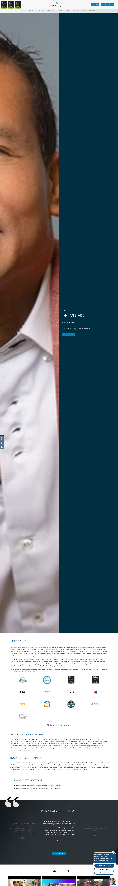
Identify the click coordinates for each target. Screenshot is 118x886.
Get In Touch (68, 334)
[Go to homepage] (44, 5)
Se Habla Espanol (107, 5)
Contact (95, 5)
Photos (68, 11)
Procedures (40, 11)
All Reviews (59, 853)
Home (23, 11)
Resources (92, 11)
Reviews (83, 11)
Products (59, 11)
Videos (76, 11)
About (31, 11)
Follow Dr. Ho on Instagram (60, 725)
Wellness (50, 11)
